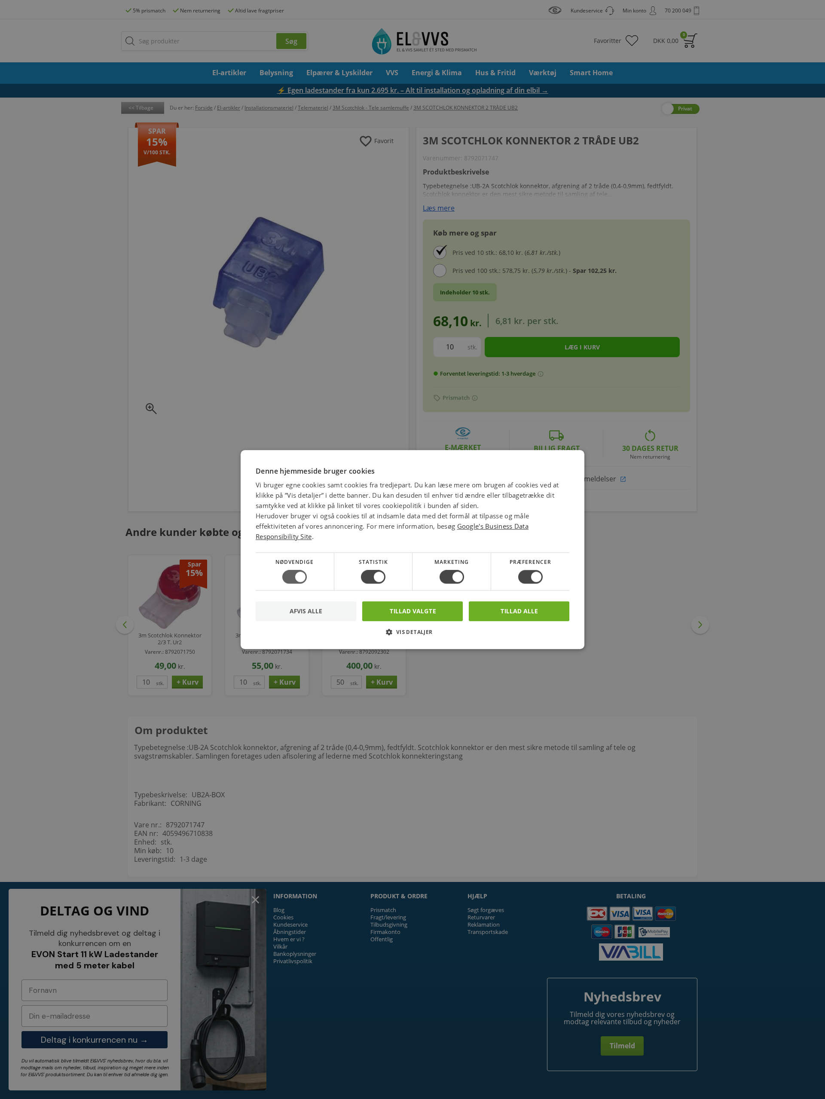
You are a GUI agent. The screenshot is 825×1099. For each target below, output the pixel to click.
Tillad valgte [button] (412, 611)
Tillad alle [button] (519, 611)
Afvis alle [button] (306, 611)
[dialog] (412, 549)
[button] (412, 635)
